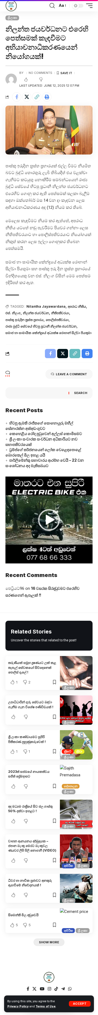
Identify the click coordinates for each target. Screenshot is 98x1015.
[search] (52, 5)
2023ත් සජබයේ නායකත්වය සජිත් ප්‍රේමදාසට (29, 774)
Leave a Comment (71, 374)
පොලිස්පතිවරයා (57, 320)
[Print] (46, 97)
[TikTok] (56, 988)
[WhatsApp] (70, 988)
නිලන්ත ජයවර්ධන (36, 313)
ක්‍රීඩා (79, 751)
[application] (49, 520)
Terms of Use (46, 1006)
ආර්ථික (68, 866)
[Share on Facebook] (16, 97)
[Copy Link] (36, 97)
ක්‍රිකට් (67, 751)
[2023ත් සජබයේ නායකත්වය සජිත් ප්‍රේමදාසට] (76, 779)
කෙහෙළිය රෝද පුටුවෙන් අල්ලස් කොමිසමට (45, 433)
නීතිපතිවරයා (60, 313)
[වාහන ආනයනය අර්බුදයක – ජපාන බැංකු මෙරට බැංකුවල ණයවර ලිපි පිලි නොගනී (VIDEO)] (76, 851)
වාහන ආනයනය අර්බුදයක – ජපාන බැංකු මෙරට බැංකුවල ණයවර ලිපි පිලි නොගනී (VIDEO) (32, 846)
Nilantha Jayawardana (46, 306)
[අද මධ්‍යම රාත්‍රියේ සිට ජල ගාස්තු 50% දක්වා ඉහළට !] (76, 814)
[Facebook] (27, 988)
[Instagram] (49, 988)
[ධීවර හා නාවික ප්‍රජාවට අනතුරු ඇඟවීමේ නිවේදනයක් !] (76, 888)
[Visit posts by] (11, 79)
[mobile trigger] (88, 6)
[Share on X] (26, 97)
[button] (49, 520)
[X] (34, 988)
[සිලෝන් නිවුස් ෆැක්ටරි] (11, 5)
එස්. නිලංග (13, 313)
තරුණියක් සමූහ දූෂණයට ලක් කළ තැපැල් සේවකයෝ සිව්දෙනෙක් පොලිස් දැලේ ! (32, 667)
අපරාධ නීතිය (77, 306)
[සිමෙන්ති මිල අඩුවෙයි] (76, 920)
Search (80, 393)
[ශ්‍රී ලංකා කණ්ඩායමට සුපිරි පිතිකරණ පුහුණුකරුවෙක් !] (76, 744)
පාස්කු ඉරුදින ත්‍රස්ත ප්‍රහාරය (24, 320)
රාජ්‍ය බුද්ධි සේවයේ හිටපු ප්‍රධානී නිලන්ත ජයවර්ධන (40, 326)
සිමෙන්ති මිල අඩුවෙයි (23, 915)
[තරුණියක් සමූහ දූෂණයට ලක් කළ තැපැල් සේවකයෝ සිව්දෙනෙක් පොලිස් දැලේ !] (76, 673)
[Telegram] (63, 988)
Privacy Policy (18, 1006)
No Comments (40, 73)
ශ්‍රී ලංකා (12, 18)
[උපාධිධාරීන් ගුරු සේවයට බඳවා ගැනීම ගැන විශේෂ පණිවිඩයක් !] (76, 710)
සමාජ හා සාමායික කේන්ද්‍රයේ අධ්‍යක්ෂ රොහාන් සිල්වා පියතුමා (48, 333)
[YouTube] (42, 988)
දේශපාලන (71, 786)
